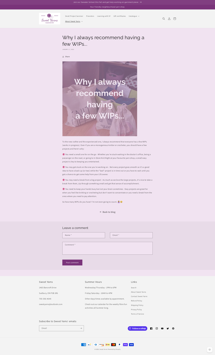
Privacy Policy (136, 309)
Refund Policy (136, 301)
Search (133, 287)
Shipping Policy (137, 305)
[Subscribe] (81, 328)
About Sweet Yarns (138, 292)
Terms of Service (137, 314)
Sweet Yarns (103, 349)
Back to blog (109, 212)
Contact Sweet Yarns (139, 296)
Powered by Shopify (114, 349)
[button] (133, 16)
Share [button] (67, 56)
